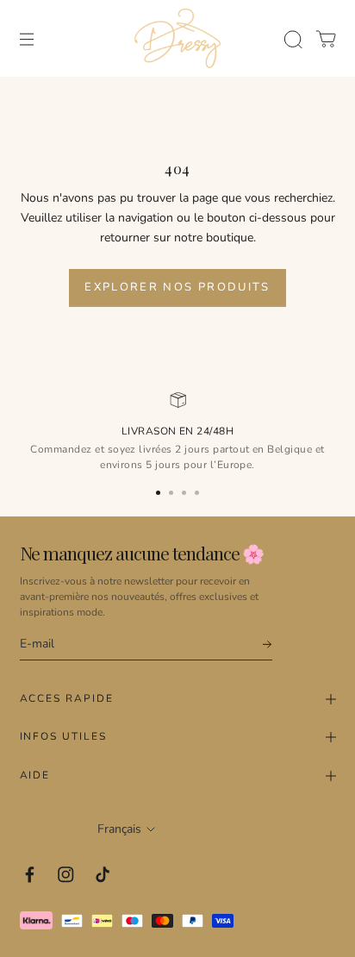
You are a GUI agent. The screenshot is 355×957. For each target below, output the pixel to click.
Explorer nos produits (177, 287)
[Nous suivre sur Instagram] (66, 875)
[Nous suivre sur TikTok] (103, 875)
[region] (177, 429)
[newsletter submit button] (259, 644)
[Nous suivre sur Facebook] (30, 875)
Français (119, 829)
